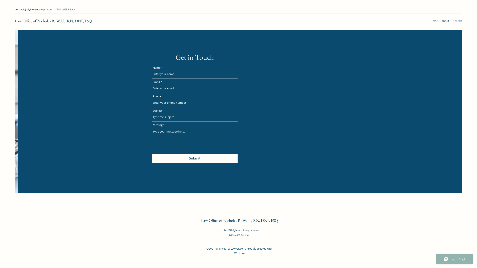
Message (158, 125)
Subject (157, 110)
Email (156, 82)
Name (156, 67)
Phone (157, 96)
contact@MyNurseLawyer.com (34, 9)
